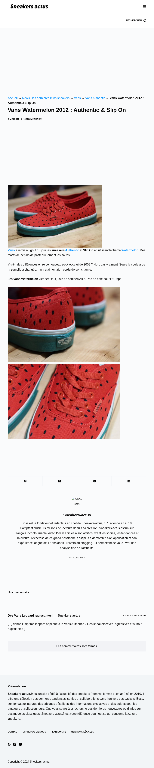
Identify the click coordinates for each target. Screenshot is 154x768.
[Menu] (144, 6)
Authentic (72, 250)
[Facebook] (25, 481)
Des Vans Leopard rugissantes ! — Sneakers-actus (44, 615)
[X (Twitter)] (59, 481)
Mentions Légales (82, 731)
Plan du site (58, 731)
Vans (77, 98)
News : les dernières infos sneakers (45, 98)
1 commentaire (32, 119)
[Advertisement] (77, 56)
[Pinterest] (94, 481)
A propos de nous (34, 731)
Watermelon (130, 250)
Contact (13, 731)
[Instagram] (20, 744)
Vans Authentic (95, 98)
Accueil (13, 98)
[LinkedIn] (129, 481)
